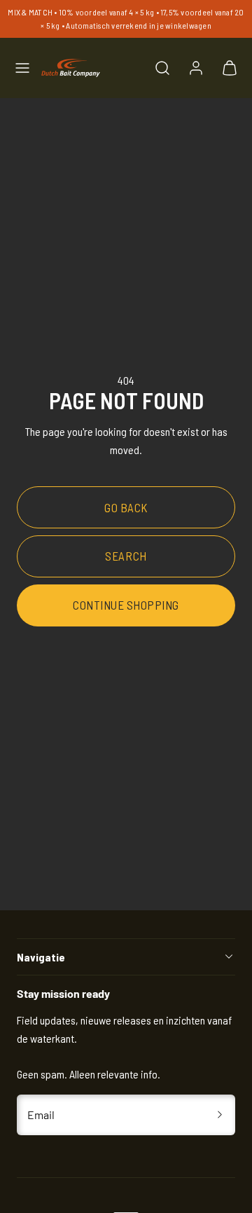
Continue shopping (126, 605)
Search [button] (125, 556)
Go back (126, 507)
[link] (196, 68)
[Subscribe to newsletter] (219, 1115)
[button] (22, 68)
